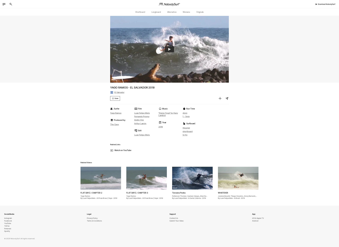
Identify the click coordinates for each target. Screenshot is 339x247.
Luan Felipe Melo (142, 113)
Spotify (7, 231)
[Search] (11, 4)
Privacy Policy (92, 218)
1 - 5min (186, 116)
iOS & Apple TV (258, 218)
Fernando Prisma (141, 116)
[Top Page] (169, 4)
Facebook (8, 221)
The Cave (114, 124)
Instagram (8, 218)
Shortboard (140, 12)
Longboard (156, 12)
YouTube (7, 223)
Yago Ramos (115, 113)
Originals (200, 12)
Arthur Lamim (140, 123)
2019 (161, 127)
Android (255, 221)
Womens (186, 12)
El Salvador (119, 92)
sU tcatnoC (174, 218)
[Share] (227, 98)
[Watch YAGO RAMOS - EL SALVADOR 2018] (169, 49)
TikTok (7, 226)
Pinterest (7, 229)
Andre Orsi (139, 120)
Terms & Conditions (94, 221)
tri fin (185, 135)
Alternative (172, 12)
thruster (186, 128)
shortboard (188, 131)
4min (185, 113)
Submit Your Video (177, 221)
